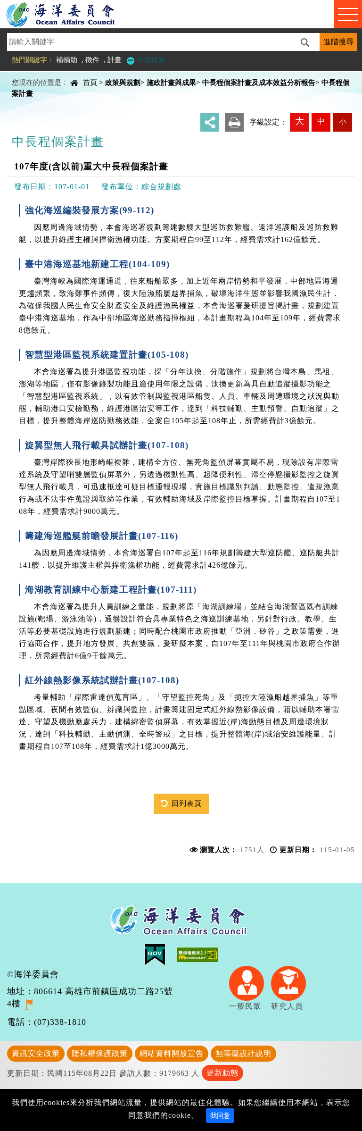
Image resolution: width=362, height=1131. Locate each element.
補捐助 (66, 60)
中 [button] (321, 121)
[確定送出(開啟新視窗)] (308, 42)
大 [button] (299, 121)
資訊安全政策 (36, 1053)
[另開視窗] (29, 1003)
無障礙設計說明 (243, 1053)
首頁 (90, 82)
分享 (209, 122)
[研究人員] (292, 982)
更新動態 (222, 1073)
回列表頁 (187, 803)
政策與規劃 (122, 82)
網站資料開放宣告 (172, 1053)
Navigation (348, 14)
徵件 (92, 60)
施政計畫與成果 (171, 82)
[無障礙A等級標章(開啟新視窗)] (197, 954)
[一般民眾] (250, 982)
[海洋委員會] (70, 14)
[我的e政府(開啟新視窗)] (160, 954)
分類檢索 (150, 60)
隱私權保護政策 (100, 1053)
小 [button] (342, 121)
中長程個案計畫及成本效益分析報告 (258, 82)
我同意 (220, 1115)
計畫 (114, 60)
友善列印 (234, 122)
